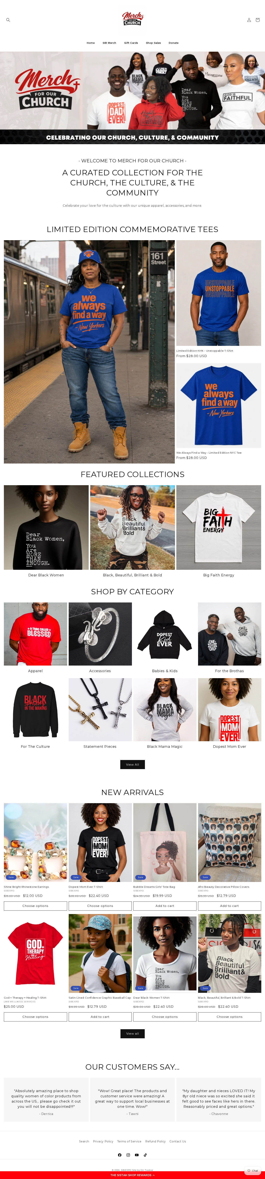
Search (84, 1141)
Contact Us (178, 1141)
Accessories (100, 671)
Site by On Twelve (142, 1170)
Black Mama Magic (165, 747)
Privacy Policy (103, 1141)
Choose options (35, 906)
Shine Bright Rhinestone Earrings (26, 886)
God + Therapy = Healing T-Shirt (25, 997)
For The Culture (35, 747)
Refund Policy (155, 1141)
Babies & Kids (165, 671)
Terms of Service (129, 1141)
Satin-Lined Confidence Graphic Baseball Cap (100, 997)
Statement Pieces (100, 747)
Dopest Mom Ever (229, 747)
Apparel (35, 671)
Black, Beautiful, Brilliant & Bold (132, 575)
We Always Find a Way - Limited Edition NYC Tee (209, 452)
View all (132, 1033)
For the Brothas (229, 671)
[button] (132, 1175)
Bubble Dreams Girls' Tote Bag (154, 886)
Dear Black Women (46, 575)
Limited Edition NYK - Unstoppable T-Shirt (204, 350)
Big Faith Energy (218, 575)
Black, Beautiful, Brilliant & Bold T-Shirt (224, 997)
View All (132, 764)
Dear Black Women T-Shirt (151, 997)
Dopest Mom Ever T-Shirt (86, 886)
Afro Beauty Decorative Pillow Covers (223, 886)
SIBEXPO (126, 1170)
